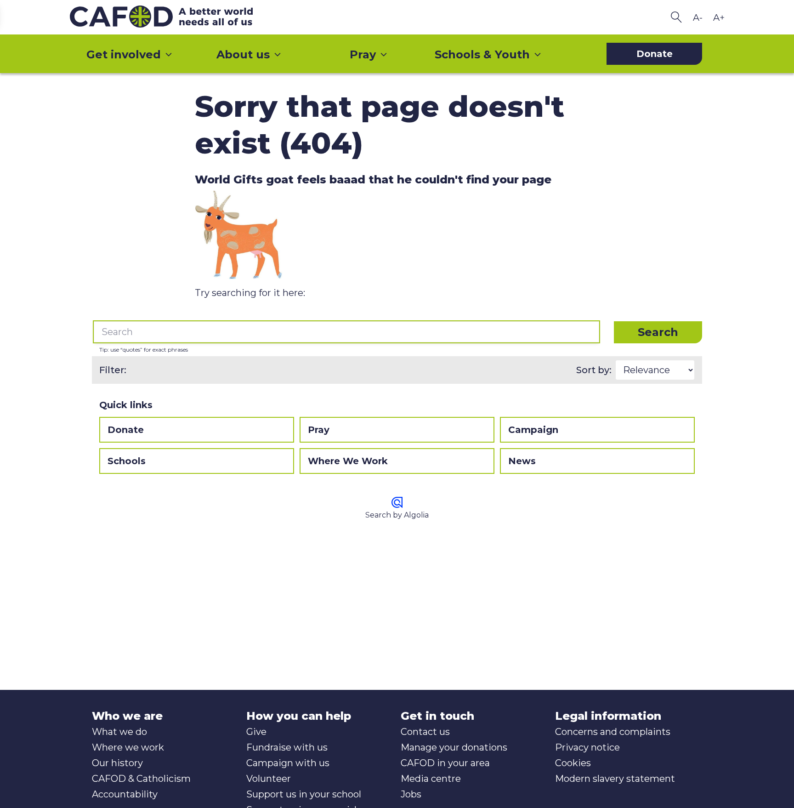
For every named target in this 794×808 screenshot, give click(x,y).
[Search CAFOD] (676, 17)
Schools (127, 461)
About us (243, 54)
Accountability (125, 794)
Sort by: (594, 370)
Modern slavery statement (615, 778)
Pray (363, 54)
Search (658, 332)
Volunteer (268, 778)
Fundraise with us (287, 747)
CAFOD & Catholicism (141, 778)
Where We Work (348, 461)
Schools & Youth (482, 54)
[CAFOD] (180, 17)
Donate (126, 429)
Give (256, 731)
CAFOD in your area (445, 762)
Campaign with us (287, 762)
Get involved (123, 54)
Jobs (411, 794)
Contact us (425, 731)
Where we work (128, 747)
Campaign (533, 429)
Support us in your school (303, 794)
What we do (119, 731)
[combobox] (346, 331)
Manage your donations (454, 747)
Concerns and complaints (612, 731)
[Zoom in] (718, 17)
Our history (117, 762)
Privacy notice (587, 747)
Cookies (573, 762)
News (522, 461)
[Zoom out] (697, 17)
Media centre (431, 778)
